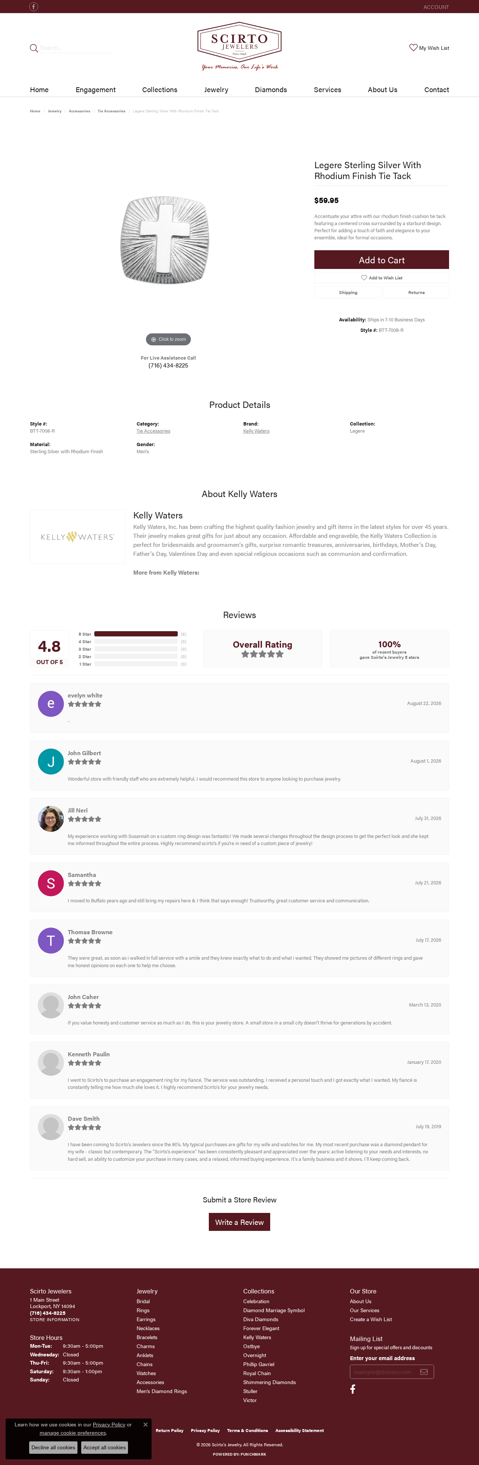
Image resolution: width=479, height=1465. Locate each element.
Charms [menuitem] (146, 1346)
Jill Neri (78, 810)
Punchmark (253, 1454)
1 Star (85, 663)
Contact (436, 89)
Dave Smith (84, 1118)
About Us (382, 89)
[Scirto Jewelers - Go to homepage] (239, 47)
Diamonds (271, 89)
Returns (416, 292)
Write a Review (239, 1221)
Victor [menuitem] (250, 1400)
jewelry (54, 110)
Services (327, 89)
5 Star (85, 633)
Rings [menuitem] (143, 1310)
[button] (435, 6)
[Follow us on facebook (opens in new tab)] (33, 6)
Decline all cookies (53, 1447)
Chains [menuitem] (145, 1364)
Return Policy (169, 1430)
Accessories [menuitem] (150, 1382)
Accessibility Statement (299, 1430)
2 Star (85, 656)
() (183, 633)
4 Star (85, 641)
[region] (168, 236)
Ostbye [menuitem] (251, 1346)
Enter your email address (382, 1358)
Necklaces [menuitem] (148, 1328)
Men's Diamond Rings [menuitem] (162, 1391)
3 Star (85, 648)
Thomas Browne (90, 931)
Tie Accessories (111, 110)
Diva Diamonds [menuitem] (260, 1319)
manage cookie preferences (73, 1433)
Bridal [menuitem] (143, 1301)
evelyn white (85, 695)
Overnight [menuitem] (254, 1355)
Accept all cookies (104, 1447)
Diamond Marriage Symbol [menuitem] (274, 1310)
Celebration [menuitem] (256, 1301)
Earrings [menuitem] (146, 1319)
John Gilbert (84, 752)
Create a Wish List (371, 1319)
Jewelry (216, 89)
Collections (159, 89)
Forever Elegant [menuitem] (261, 1328)
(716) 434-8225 (168, 365)
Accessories (79, 110)
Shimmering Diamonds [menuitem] (269, 1382)
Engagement (96, 89)
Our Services (364, 1310)
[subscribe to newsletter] (424, 1371)
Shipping (348, 292)
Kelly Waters (256, 430)
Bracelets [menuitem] (147, 1337)
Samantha (82, 874)
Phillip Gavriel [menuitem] (258, 1364)
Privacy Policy (205, 1430)
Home (39, 89)
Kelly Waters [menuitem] (257, 1337)
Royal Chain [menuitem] (257, 1373)
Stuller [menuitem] (250, 1391)
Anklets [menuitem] (145, 1355)
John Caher (83, 996)
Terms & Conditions (247, 1430)
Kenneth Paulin (89, 1054)
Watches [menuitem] (146, 1373)
